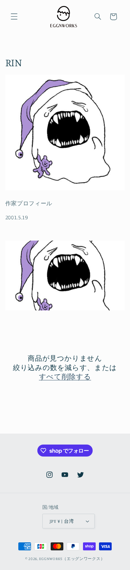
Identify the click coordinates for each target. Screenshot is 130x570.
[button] (14, 16)
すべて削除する (65, 376)
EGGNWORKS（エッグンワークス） (72, 558)
